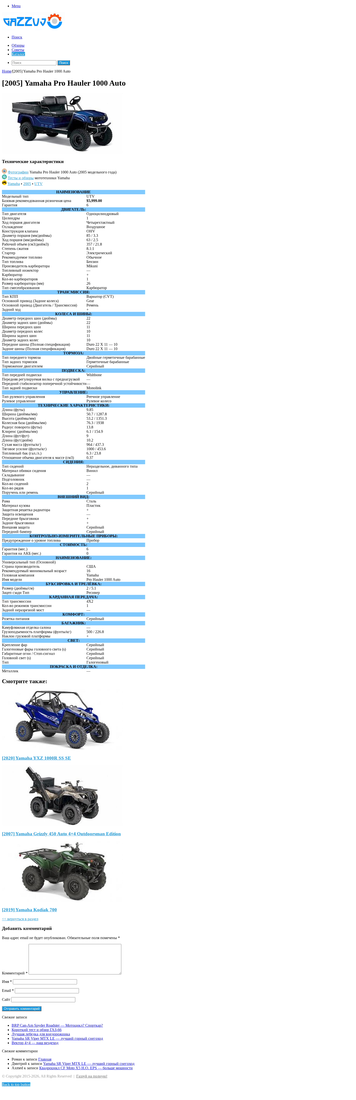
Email (8, 990)
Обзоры (18, 45)
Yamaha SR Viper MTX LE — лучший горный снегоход (57, 1038)
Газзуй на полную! (91, 1076)
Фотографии (18, 172)
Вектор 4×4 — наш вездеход (35, 1043)
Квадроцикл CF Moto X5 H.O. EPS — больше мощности (86, 1068)
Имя (7, 982)
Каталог (18, 54)
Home (6, 71)
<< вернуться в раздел (20, 919)
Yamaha (14, 184)
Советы (18, 50)
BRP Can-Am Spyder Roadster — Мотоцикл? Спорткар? (57, 1025)
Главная (44, 1059)
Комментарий (15, 973)
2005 (27, 184)
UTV (38, 184)
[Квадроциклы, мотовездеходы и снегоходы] (36, 29)
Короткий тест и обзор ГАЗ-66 (37, 1030)
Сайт (6, 999)
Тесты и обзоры (21, 178)
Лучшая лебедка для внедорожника (41, 1034)
